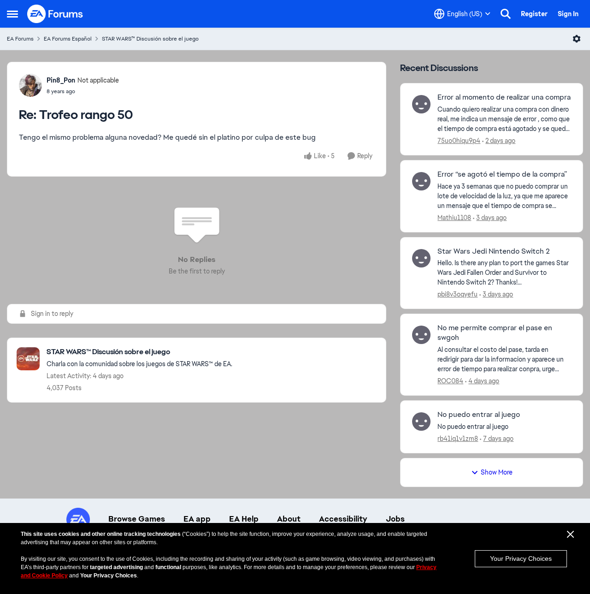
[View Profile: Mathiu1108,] (421, 181)
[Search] (505, 13)
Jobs (395, 519)
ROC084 (450, 381)
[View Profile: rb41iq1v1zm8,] (421, 421)
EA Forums (20, 38)
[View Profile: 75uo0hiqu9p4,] (421, 104)
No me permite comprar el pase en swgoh (494, 332)
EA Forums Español (68, 38)
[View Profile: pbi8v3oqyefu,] (421, 258)
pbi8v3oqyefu (457, 294)
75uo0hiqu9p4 (458, 141)
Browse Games (136, 519)
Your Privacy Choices (521, 558)
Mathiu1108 (454, 218)
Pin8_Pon (61, 80)
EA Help (244, 519)
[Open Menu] (576, 38)
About (289, 519)
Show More (497, 472)
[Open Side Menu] (12, 14)
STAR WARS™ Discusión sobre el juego (150, 38)
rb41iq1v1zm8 (457, 438)
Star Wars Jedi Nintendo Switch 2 (493, 251)
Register (534, 14)
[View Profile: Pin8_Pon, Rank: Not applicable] (30, 85)
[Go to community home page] (55, 14)
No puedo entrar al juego (478, 414)
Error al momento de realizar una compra (504, 97)
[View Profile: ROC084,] (421, 335)
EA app (197, 519)
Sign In (568, 14)
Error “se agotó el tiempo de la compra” (502, 174)
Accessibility (343, 519)
